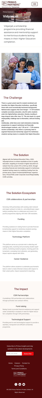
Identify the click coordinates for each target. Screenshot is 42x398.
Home (10, 363)
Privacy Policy (19, 366)
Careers (17, 363)
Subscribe (27, 354)
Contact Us (26, 363)
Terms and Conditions (19, 369)
